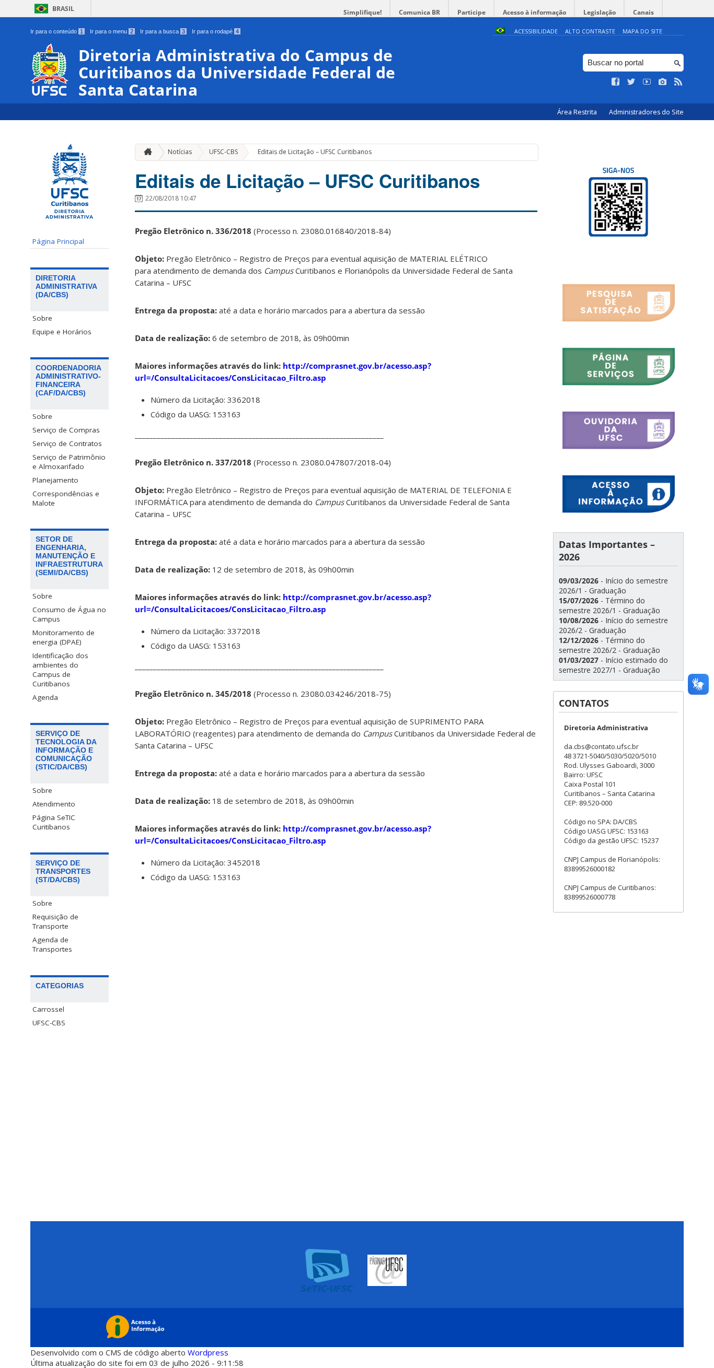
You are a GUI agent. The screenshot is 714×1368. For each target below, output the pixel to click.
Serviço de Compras (66, 430)
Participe (471, 12)
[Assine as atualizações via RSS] (678, 82)
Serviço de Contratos (67, 443)
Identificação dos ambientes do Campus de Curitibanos (60, 669)
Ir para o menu (111, 31)
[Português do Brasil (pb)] (500, 31)
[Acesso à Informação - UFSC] (618, 511)
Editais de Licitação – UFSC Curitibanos (315, 151)
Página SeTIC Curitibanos (53, 822)
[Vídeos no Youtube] (647, 82)
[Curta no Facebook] (616, 82)
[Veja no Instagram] (663, 82)
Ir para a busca (162, 31)
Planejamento (55, 480)
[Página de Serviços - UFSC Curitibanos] (618, 384)
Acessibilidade (536, 31)
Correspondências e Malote (65, 498)
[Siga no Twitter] (631, 82)
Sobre (42, 318)
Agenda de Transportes (52, 944)
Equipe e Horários (61, 331)
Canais (643, 12)
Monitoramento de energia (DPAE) (63, 637)
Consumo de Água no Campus (69, 614)
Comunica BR (419, 12)
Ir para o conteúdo (56, 31)
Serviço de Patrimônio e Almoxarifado (69, 461)
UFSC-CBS (48, 1022)
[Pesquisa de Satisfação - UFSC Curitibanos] (618, 320)
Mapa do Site (642, 31)
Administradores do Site (646, 112)
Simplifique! (362, 12)
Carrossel (48, 1009)
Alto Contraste (590, 31)
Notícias (180, 151)
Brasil (63, 8)
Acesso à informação (534, 12)
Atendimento (53, 804)
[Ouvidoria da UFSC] (618, 447)
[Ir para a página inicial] (145, 152)
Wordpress (208, 1352)
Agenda (45, 697)
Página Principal (58, 241)
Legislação (599, 12)
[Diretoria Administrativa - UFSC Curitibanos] (618, 256)
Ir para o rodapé (215, 31)
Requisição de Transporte (55, 921)
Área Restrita (577, 112)
